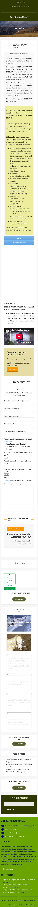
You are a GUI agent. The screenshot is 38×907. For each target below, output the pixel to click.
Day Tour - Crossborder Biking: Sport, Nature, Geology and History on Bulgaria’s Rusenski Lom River (19, 663)
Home (3, 24)
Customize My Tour (15, 529)
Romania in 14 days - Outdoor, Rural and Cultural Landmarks (17, 643)
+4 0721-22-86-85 (10, 829)
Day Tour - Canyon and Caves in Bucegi (18, 682)
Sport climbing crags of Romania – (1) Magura (19, 880)
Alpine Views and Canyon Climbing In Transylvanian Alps (19, 702)
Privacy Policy (30, 905)
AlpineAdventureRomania (14, 836)
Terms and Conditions (10, 905)
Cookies (21, 905)
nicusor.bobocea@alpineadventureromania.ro (21, 833)
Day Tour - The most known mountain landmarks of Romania (18, 721)
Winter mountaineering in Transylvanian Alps (19, 623)
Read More (19, 599)
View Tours (12, 369)
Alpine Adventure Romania (19, 17)
